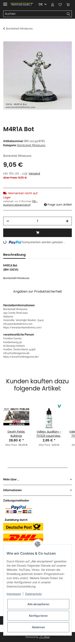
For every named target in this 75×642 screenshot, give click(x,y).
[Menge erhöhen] (67, 221)
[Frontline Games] (21, 4)
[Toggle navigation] (5, 2)
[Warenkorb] (68, 4)
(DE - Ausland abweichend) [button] (20, 203)
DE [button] (41, 4)
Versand (34, 174)
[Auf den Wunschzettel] (63, 49)
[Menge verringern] (7, 221)
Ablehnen (38, 627)
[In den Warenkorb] (6, 39)
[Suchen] (68, 14)
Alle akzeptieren (38, 604)
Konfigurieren (38, 615)
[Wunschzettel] (60, 4)
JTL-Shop (44, 637)
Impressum (14, 593)
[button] (52, 4)
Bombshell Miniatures (31, 145)
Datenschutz (33, 593)
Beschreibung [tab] (14, 254)
